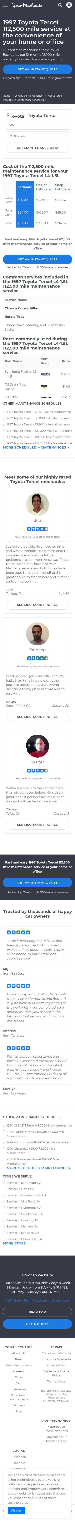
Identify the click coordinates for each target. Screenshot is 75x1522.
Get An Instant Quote (38, 259)
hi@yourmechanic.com (51, 1300)
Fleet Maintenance (18, 1365)
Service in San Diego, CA (24, 1183)
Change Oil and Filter (22, 308)
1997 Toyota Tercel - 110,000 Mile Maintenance (39, 437)
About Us (18, 1353)
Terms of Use (56, 1381)
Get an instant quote (38, 69)
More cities (14, 1243)
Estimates (19, 1389)
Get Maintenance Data (37, 148)
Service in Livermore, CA (24, 1208)
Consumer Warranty (56, 1353)
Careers (18, 1371)
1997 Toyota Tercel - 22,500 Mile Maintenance (39, 412)
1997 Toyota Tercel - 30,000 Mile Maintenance (39, 418)
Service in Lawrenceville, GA (27, 1195)
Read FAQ (37, 1311)
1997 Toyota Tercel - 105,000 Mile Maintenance (39, 431)
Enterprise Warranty (56, 1359)
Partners (19, 1405)
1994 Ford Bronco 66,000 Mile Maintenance (37, 1142)
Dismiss (16, 1510)
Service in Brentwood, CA (25, 1214)
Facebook (19, 1457)
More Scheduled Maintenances (35, 447)
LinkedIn (18, 1463)
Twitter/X (18, 1469)
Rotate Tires (14, 317)
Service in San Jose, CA (23, 1233)
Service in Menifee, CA (22, 1226)
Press (19, 1359)
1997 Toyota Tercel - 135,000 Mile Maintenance (39, 443)
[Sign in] (69, 5)
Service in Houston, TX (22, 1220)
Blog (19, 1411)
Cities (19, 1377)
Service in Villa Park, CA (23, 1201)
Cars (19, 1383)
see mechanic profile (37, 605)
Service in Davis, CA (20, 1189)
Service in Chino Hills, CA (24, 1239)
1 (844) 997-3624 (19, 1300)
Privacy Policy (56, 1365)
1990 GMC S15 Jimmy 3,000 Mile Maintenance (39, 1125)
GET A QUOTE (37, 1324)
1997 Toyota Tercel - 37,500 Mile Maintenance (38, 424)
